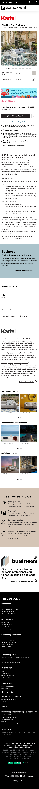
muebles (25, 363)
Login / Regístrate (7, 671)
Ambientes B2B (6, 715)
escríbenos (6, 137)
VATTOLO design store (8, 613)
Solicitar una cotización (24, 271)
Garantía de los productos (10, 640)
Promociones (6, 704)
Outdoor (4, 722)
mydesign (8, 686)
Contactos (6, 603)
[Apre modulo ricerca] (33, 8)
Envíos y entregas (7, 647)
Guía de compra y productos (10, 638)
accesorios (17, 363)
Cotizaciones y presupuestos (10, 724)
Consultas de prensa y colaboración (13, 627)
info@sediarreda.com (29, 752)
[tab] (6, 68)
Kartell (29, 133)
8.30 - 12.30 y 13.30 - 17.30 (10, 609)
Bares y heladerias (7, 719)
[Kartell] (20, 18)
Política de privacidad (14, 743)
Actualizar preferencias (23, 745)
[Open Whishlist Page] (33, 2)
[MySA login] (29, 2)
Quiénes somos (6, 622)
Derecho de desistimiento (9, 642)
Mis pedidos (5, 673)
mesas (10, 363)
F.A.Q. (3, 649)
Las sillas (5, 363)
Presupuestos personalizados (11, 662)
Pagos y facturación (8, 645)
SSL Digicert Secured (19, 781)
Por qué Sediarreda (7, 625)
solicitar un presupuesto (15, 125)
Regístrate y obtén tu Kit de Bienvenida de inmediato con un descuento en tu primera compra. (19, 733)
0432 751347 (13, 2)
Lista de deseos (6, 678)
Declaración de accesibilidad (19, 747)
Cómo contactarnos (8, 611)
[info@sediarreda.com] (6, 2)
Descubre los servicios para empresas (21, 581)
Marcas (4, 702)
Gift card (4, 706)
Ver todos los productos (26, 382)
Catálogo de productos (9, 700)
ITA (3, 2)
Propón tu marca (7, 629)
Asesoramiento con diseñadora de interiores (15, 658)
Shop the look (6, 689)
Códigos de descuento (8, 675)
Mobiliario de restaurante (9, 717)
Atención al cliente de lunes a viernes (13, 607)
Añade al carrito (18, 116)
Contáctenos (20, 146)
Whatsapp (6, 142)
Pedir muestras (6, 660)
